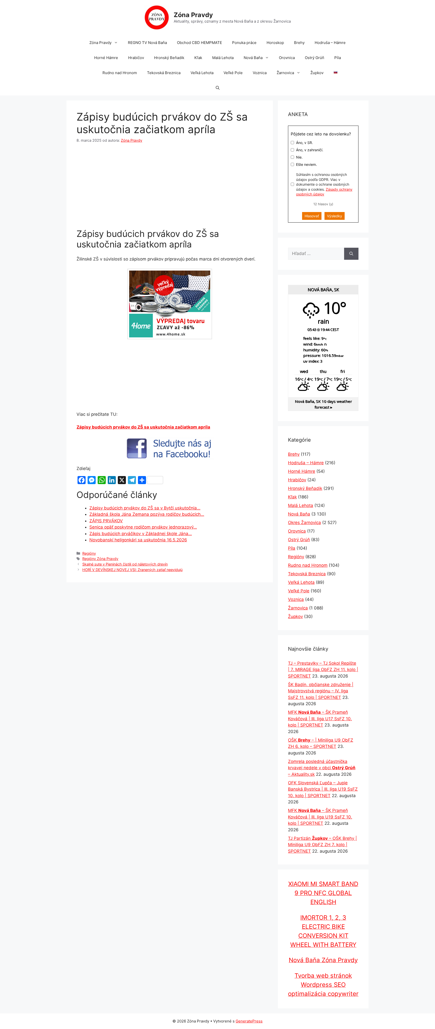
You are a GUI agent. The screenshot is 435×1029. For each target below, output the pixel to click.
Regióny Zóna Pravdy (100, 558)
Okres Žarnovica (304, 522)
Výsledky (334, 216)
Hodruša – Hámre (330, 42)
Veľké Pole (233, 72)
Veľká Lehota (202, 72)
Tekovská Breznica (163, 72)
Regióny (89, 553)
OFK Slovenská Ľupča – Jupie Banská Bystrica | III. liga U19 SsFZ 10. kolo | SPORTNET (323, 789)
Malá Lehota (223, 57)
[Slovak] (333, 72)
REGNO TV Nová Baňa (147, 42)
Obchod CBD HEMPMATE (199, 42)
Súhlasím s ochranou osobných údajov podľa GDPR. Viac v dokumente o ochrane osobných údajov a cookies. (324, 184)
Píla (337, 57)
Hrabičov (136, 57)
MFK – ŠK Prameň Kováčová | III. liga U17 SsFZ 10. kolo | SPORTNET (320, 719)
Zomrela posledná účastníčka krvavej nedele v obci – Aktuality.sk (321, 768)
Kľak (198, 57)
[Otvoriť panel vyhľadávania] (218, 87)
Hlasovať (312, 216)
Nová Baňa (253, 57)
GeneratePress (249, 1021)
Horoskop (275, 42)
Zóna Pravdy (193, 15)
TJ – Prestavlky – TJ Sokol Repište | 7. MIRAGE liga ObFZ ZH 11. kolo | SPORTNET (323, 670)
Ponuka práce (244, 42)
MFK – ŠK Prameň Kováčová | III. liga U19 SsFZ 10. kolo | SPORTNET (320, 817)
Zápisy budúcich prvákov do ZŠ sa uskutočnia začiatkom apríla (143, 427)
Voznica (260, 72)
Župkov (316, 72)
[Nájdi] (351, 254)
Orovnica (287, 57)
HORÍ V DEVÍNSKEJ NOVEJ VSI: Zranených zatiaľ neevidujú (132, 570)
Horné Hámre (106, 57)
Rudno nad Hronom (119, 72)
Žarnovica (285, 72)
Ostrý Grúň (314, 57)
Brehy (299, 42)
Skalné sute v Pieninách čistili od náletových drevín (125, 564)
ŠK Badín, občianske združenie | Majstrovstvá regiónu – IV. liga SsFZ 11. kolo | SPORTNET (320, 691)
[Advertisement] (170, 187)
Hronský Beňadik (169, 57)
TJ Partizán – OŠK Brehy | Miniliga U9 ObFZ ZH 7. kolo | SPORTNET (322, 845)
